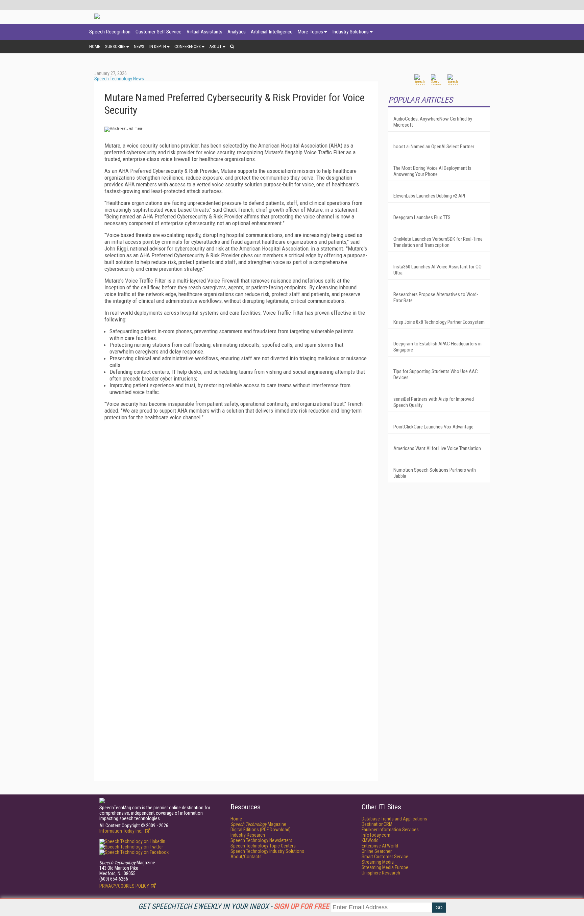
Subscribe (115, 46)
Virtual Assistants (204, 32)
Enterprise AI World (380, 845)
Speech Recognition (109, 32)
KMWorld (370, 840)
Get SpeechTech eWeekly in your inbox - (233, 906)
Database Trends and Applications (394, 818)
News (139, 46)
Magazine (258, 824)
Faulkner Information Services (390, 829)
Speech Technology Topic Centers (263, 845)
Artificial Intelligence (272, 32)
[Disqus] (236, 510)
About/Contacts (246, 856)
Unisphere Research (381, 872)
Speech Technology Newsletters (261, 840)
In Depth (157, 46)
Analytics (236, 32)
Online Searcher (377, 851)
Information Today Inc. (121, 831)
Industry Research (247, 835)
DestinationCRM (377, 824)
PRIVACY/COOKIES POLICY (124, 886)
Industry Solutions (350, 32)
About (215, 46)
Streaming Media (378, 862)
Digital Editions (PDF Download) (260, 829)
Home (94, 46)
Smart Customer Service (385, 856)
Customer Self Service (158, 32)
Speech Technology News (119, 78)
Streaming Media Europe (385, 867)
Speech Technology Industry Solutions (267, 851)
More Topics (310, 32)
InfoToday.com (376, 835)
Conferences (187, 46)
